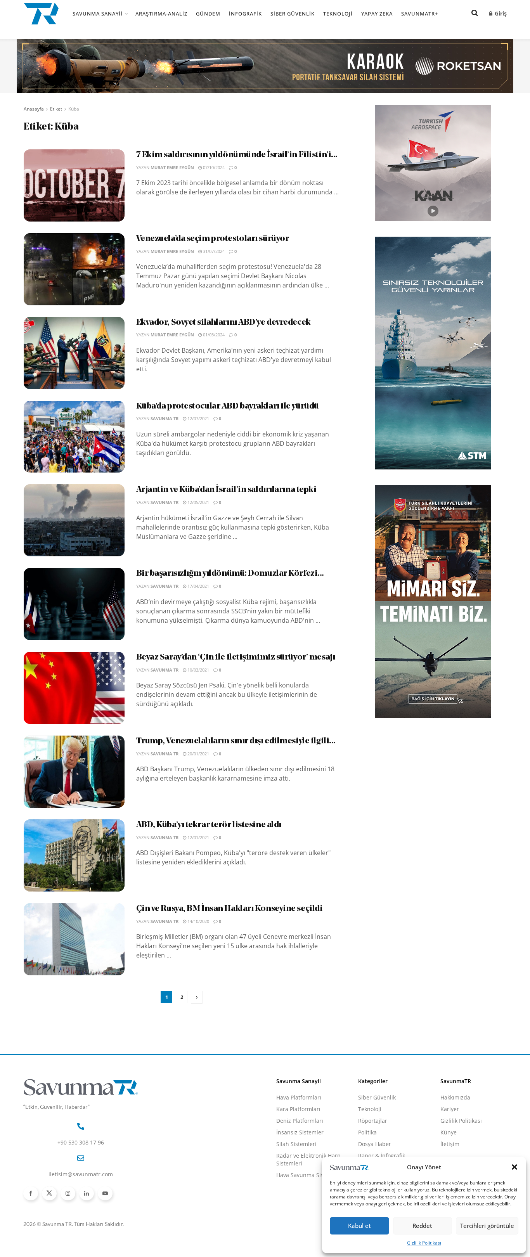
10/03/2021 (197, 670)
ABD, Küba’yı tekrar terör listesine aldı (208, 825)
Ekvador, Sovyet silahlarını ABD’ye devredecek (223, 322)
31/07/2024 (213, 251)
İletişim (449, 1144)
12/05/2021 (197, 502)
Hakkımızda (455, 1097)
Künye (448, 1132)
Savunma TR (164, 418)
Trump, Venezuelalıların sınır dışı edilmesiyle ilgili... (236, 741)
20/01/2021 (197, 754)
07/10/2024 (213, 167)
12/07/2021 (197, 418)
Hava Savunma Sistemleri (309, 1175)
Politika (367, 1132)
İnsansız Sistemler (300, 1132)
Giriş (500, 13)
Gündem (208, 13)
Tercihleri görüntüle (487, 1225)
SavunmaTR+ (419, 13)
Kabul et (359, 1225)
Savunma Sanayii (98, 13)
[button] (514, 1167)
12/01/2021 (197, 837)
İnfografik (245, 13)
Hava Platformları (298, 1097)
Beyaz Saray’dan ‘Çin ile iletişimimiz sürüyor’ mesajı (235, 657)
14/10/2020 (197, 921)
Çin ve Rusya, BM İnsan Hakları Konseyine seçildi (229, 908)
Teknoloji (338, 13)
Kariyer (449, 1109)
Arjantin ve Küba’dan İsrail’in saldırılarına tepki (226, 489)
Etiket (56, 109)
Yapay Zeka (377, 13)
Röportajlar (372, 1120)
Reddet (422, 1225)
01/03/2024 (213, 335)
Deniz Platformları (299, 1120)
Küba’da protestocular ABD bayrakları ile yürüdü (227, 406)
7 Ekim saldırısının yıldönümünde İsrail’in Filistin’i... (237, 155)
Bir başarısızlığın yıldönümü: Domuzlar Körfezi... (230, 573)
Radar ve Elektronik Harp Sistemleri (308, 1159)
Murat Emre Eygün (172, 167)
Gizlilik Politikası (424, 1243)
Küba (73, 109)
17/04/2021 (197, 586)
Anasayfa (34, 109)
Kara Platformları (298, 1109)
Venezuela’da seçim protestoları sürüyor (212, 238)
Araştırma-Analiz (161, 13)
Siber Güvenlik (292, 13)
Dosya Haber (374, 1144)
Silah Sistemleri (296, 1144)
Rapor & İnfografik (381, 1155)
